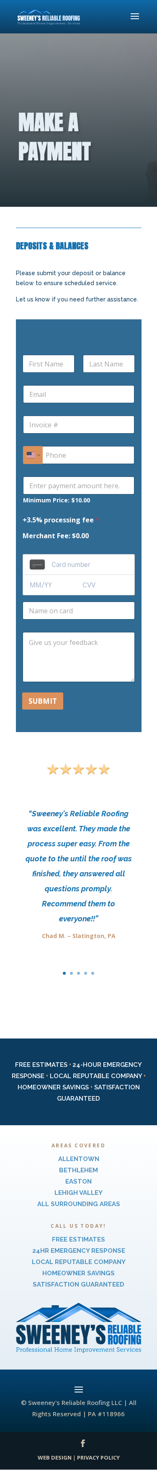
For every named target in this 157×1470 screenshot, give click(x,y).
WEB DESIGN (55, 1457)
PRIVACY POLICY (98, 1457)
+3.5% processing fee (61, 520)
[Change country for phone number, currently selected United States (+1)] (33, 455)
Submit (42, 701)
